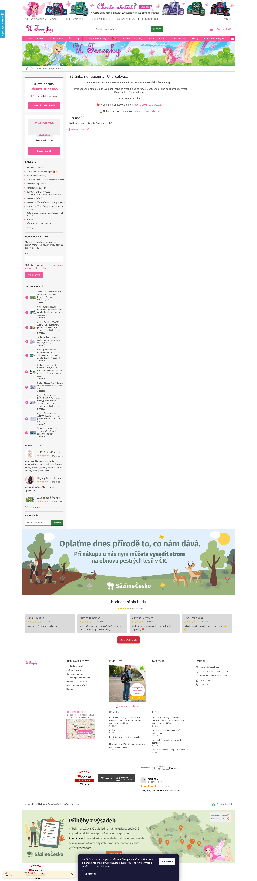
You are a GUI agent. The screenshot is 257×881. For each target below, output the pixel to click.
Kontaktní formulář (44, 105)
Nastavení (90, 873)
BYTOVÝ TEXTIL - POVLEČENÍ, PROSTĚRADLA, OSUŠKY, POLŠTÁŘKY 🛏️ (45, 193)
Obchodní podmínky (101, 19)
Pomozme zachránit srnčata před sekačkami (167, 732)
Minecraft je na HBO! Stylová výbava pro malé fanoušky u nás (127, 745)
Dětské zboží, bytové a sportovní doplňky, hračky (46, 214)
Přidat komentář (80, 129)
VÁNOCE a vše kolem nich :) (39, 223)
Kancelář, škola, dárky (36, 187)
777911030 (204, 684)
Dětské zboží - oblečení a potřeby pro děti (46, 202)
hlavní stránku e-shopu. (147, 111)
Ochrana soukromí (150, 19)
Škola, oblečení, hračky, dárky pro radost (45, 179)
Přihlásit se (34, 275)
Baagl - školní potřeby (36, 175)
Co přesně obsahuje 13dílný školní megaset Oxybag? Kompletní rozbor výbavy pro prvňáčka (125, 720)
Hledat (157, 29)
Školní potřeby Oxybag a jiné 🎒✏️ (42, 171)
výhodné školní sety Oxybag (147, 104)
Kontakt (70, 689)
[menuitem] (34, 38)
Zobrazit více (128, 639)
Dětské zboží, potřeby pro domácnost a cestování (45, 208)
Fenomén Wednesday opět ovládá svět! (170, 749)
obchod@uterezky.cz (209, 666)
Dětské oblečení (34, 198)
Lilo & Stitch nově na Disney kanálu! (124, 737)
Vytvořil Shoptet (224, 804)
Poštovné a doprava (125, 19)
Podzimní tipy (115, 730)
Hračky (30, 219)
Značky (30, 227)
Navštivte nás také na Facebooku (214, 675)
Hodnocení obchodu (128, 601)
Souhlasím (167, 861)
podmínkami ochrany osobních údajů (44, 267)
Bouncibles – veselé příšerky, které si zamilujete (169, 741)
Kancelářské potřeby (36, 183)
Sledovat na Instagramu (130, 706)
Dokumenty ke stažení (76, 685)
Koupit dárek (44, 150)
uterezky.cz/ (205, 680)
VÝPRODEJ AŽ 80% (35, 167)
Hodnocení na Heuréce (76, 681)
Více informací (104, 866)
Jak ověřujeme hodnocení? (78, 677)
